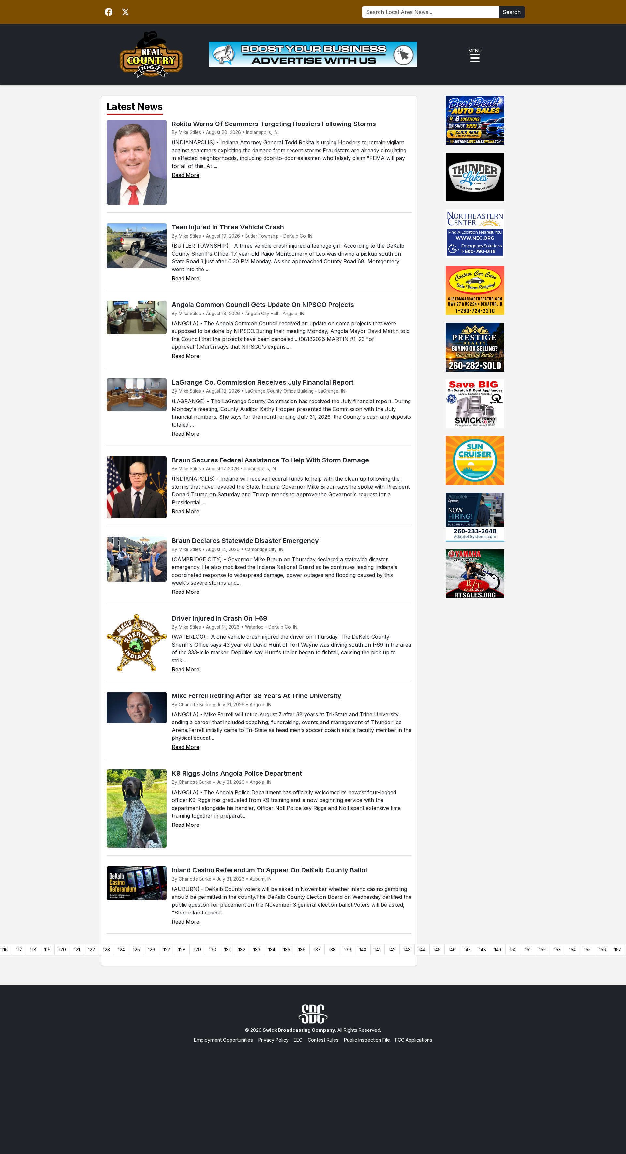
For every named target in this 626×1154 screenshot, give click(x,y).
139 (347, 949)
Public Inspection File (367, 1040)
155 (587, 949)
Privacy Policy (273, 1040)
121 (77, 949)
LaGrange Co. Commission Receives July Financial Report (262, 382)
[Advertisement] (313, 1092)
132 (241, 949)
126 (151, 949)
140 (362, 949)
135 (286, 949)
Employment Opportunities (223, 1040)
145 (437, 949)
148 (482, 949)
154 (572, 949)
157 (617, 949)
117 (19, 949)
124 (121, 949)
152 (542, 949)
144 (422, 949)
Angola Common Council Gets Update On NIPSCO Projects (263, 305)
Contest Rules (323, 1040)
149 (497, 949)
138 (332, 949)
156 (602, 949)
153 (557, 949)
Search (512, 12)
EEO (298, 1040)
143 (407, 949)
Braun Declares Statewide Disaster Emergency (245, 541)
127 (166, 949)
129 (197, 949)
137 (317, 949)
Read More (185, 175)
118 (33, 949)
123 (106, 949)
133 (256, 949)
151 (528, 949)
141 (377, 949)
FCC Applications (413, 1040)
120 (62, 949)
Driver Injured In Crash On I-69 (219, 618)
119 (47, 949)
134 (271, 949)
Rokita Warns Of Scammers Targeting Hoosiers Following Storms (274, 124)
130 (212, 949)
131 (227, 949)
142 (392, 949)
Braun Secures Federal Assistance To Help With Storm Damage (270, 460)
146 (452, 949)
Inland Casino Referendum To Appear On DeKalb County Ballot (269, 870)
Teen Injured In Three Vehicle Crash (228, 227)
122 (91, 949)
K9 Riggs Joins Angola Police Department (237, 773)
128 (182, 949)
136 (302, 949)
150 (513, 949)
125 (136, 949)
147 (467, 949)
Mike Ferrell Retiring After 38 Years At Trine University (256, 696)
